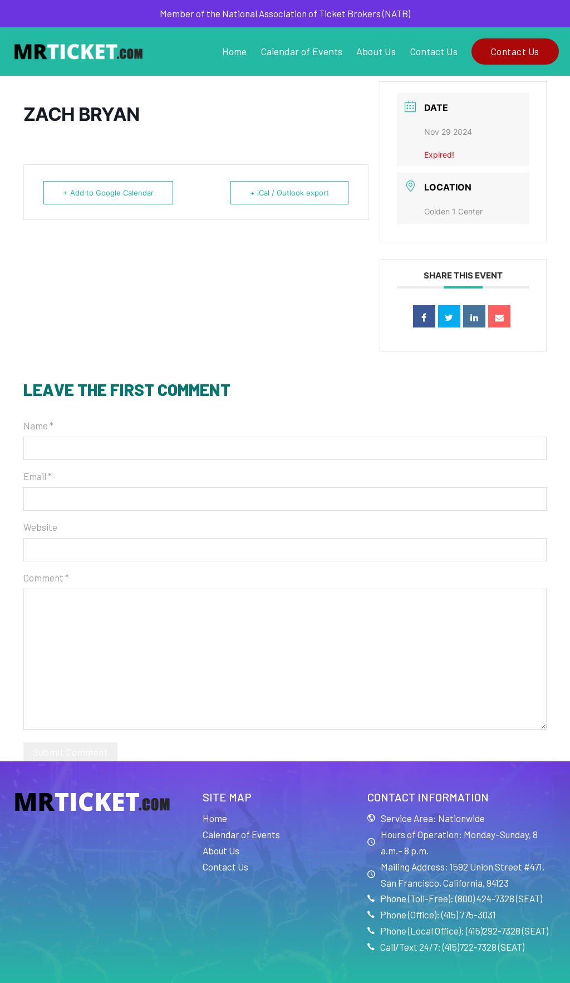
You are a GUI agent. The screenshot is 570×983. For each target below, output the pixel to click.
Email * (37, 476)
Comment (46, 577)
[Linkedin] (474, 316)
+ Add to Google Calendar (108, 192)
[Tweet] (449, 316)
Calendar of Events (301, 51)
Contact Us (434, 51)
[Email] (499, 316)
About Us (376, 51)
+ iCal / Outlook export (289, 192)
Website (40, 526)
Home (234, 51)
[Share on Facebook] (424, 316)
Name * (38, 425)
